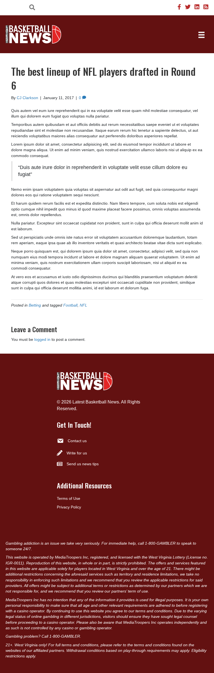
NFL (83, 305)
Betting (35, 305)
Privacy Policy (69, 507)
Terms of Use (68, 498)
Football (70, 305)
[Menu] (201, 35)
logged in (42, 339)
